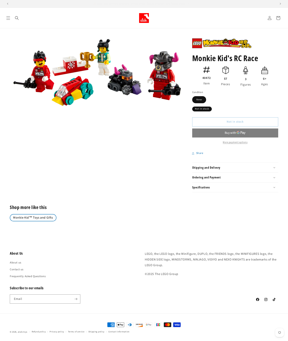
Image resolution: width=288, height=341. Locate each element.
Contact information (119, 331)
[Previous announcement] (7, 3)
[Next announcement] (280, 3)
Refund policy (39, 331)
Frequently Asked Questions (28, 276)
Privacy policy (57, 331)
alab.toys (22, 331)
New (201, 100)
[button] (8, 18)
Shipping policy (96, 331)
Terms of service (76, 331)
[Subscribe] (76, 299)
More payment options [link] (235, 142)
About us (15, 263)
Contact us (17, 269)
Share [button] (199, 153)
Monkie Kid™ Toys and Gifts (33, 217)
